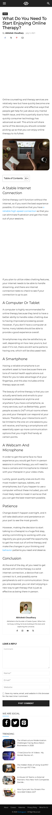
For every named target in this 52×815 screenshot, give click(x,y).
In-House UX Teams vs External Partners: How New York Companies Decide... (33, 779)
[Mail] (29, 630)
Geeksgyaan (22, 812)
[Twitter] (15, 723)
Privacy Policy (32, 807)
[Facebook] (5, 37)
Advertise (21, 807)
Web (5, 14)
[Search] (48, 3)
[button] (4, 3)
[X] (10, 37)
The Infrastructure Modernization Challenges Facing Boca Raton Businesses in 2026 (31, 743)
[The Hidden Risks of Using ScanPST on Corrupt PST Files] (9, 768)
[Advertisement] (26, 70)
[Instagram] (23, 630)
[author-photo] (26, 614)
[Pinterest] (16, 37)
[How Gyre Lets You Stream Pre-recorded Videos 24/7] (9, 792)
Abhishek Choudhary (14, 33)
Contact (13, 807)
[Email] (22, 37)
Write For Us (43, 807)
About (6, 807)
